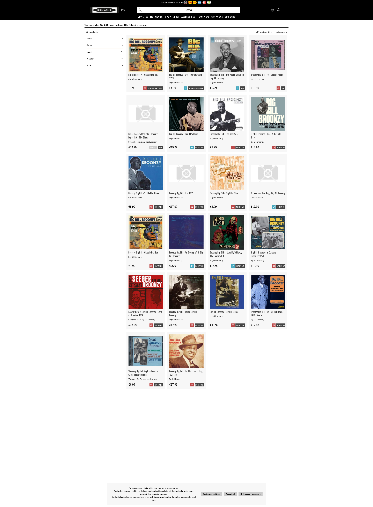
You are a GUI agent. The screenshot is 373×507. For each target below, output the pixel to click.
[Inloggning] (278, 10)
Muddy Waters (257, 197)
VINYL (141, 16)
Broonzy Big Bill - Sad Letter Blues (143, 193)
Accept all (230, 494)
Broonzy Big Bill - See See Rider (224, 134)
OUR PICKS (204, 16)
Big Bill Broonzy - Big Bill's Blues (183, 134)
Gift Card (230, 16)
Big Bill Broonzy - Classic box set (143, 74)
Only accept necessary (250, 494)
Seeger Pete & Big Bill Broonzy (141, 319)
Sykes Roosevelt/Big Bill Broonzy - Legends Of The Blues (143, 135)
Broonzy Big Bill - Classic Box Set (143, 252)
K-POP (167, 16)
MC (151, 16)
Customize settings (211, 494)
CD (147, 16)
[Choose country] (272, 10)
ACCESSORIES (188, 16)
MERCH (176, 16)
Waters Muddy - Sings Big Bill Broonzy (268, 193)
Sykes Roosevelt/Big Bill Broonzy (142, 142)
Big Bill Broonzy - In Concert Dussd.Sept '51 (263, 254)
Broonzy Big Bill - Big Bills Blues (224, 193)
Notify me (199, 147)
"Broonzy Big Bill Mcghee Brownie (143, 379)
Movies (159, 16)
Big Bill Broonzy (135, 79)
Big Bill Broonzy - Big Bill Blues (224, 312)
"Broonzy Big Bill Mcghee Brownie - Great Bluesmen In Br (144, 372)
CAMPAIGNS (217, 16)
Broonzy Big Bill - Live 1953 (181, 193)
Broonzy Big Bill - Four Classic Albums (268, 74)
